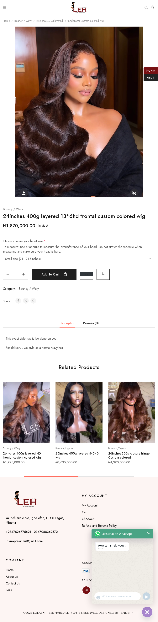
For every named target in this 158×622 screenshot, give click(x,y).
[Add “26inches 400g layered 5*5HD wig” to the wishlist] (95, 401)
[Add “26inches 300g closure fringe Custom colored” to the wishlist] (148, 401)
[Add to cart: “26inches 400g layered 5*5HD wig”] (95, 386)
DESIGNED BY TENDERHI (116, 612)
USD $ (149, 77)
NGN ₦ (149, 70)
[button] (103, 274)
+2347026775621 (19, 532)
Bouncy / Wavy (23, 21)
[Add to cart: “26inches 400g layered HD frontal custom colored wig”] (43, 386)
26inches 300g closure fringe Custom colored (129, 455)
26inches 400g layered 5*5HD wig (77, 455)
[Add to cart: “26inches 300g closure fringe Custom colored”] (148, 386)
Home (6, 21)
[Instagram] (86, 590)
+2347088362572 (45, 532)
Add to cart (51, 274)
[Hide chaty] (147, 612)
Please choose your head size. (24, 241)
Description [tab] (67, 323)
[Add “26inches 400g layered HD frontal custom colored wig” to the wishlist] (43, 401)
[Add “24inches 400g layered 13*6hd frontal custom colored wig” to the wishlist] (86, 274)
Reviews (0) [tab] (91, 323)
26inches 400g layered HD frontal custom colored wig (22, 455)
